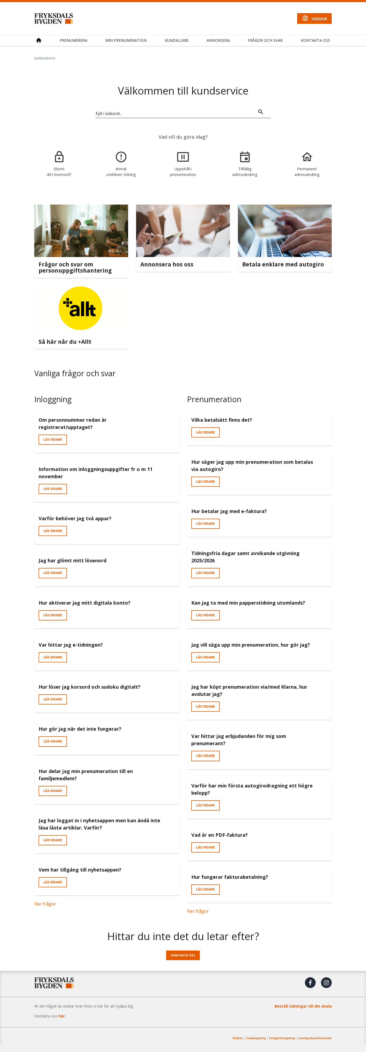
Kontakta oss (315, 40)
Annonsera (218, 40)
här (61, 1016)
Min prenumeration (126, 40)
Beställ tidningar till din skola (303, 1006)
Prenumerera (73, 40)
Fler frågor (45, 904)
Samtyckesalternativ (315, 1038)
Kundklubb (176, 40)
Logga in (319, 18)
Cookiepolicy (256, 1038)
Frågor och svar (265, 40)
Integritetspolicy (282, 1038)
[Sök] (261, 113)
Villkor (238, 1038)
